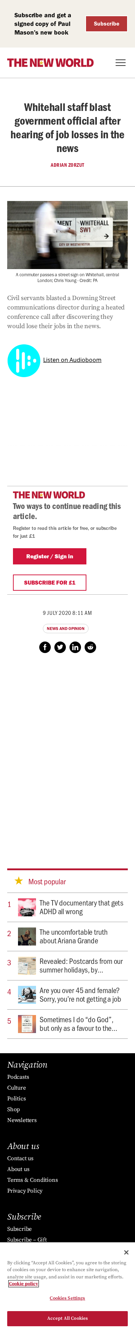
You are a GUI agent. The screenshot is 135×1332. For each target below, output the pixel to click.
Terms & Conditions (32, 1180)
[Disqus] (67, 754)
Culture (16, 1087)
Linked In (75, 647)
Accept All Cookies (67, 1318)
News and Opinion (65, 628)
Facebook (45, 647)
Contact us (20, 1158)
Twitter (60, 647)
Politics (16, 1098)
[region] (67, 1287)
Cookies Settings (67, 1298)
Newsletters (22, 1120)
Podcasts (18, 1077)
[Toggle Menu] (120, 62)
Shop (13, 1109)
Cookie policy (23, 1284)
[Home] (50, 62)
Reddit (90, 647)
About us (18, 1169)
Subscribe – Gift (27, 1239)
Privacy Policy (24, 1190)
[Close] (126, 1252)
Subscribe (107, 23)
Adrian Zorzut (67, 165)
